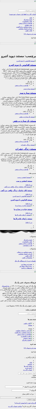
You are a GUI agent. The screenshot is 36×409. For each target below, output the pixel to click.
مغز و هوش (28, 25)
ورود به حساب (31, 399)
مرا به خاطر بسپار (28, 394)
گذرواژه (33, 390)
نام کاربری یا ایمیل (29, 387)
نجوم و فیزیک (28, 19)
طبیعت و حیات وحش (25, 23)
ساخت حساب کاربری (15, 406)
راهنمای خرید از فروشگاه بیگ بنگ (25, 261)
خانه (30, 18)
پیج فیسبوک (5, 286)
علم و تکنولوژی (27, 21)
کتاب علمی (28, 30)
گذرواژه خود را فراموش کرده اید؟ (25, 403)
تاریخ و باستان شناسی (25, 29)
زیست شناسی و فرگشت (24, 27)
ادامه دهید (18, 397)
